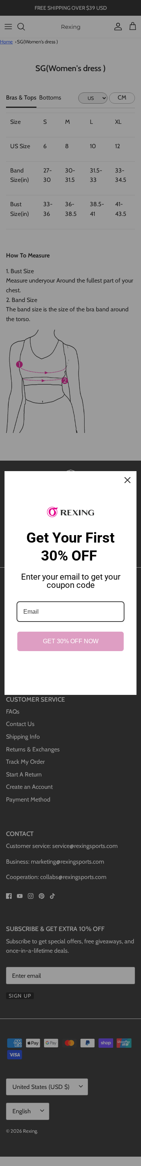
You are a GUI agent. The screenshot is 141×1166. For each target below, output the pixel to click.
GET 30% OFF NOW (71, 641)
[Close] (127, 480)
